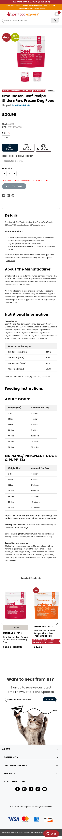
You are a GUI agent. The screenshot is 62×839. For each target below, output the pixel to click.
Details (51, 91)
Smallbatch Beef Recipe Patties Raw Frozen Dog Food (15, 640)
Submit (49, 699)
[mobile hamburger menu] (4, 14)
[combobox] (30, 160)
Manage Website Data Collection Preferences (24, 832)
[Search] (55, 20)
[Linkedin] (8, 195)
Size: (6, 132)
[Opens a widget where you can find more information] (51, 834)
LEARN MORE (39, 8)
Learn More (10, 260)
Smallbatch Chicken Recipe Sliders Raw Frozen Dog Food (44, 633)
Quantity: (7, 168)
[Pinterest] (12, 195)
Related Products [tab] (31, 578)
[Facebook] (3, 195)
